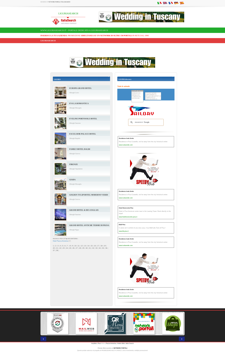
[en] (165, 3)
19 (105, 246)
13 (85, 246)
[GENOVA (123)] (137, 92)
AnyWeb (94, 343)
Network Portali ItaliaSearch (59, 2)
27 (77, 248)
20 (54, 248)
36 (106, 248)
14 (88, 246)
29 (83, 248)
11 (78, 246)
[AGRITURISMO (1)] (153, 94)
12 (82, 246)
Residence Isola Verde (126, 138)
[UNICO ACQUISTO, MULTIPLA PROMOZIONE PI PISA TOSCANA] (141, 323)
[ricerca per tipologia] (153, 93)
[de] (176, 3)
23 (64, 248)
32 (93, 248)
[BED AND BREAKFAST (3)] (153, 96)
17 (98, 246)
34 (100, 248)
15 (92, 246)
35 (103, 248)
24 (67, 248)
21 (57, 248)
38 (57, 250)
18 (101, 246)
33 (96, 248)
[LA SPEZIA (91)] (137, 97)
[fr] (170, 3)
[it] (159, 3)
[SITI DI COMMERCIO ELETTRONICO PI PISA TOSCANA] (170, 323)
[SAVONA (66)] (137, 98)
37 (54, 250)
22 (60, 248)
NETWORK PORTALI (120, 348)
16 (95, 246)
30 (87, 248)
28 (80, 248)
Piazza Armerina (111, 343)
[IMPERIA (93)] (137, 95)
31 (90, 248)
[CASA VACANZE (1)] (153, 99)
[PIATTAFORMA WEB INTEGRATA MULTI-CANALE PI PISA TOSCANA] (54, 323)
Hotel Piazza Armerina (60, 241)
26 (73, 248)
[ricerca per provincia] (137, 91)
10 (75, 246)
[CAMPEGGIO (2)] (153, 97)
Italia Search (130, 343)
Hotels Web (121, 343)
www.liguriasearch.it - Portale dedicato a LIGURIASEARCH (74, 30)
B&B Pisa (122, 224)
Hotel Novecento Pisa (126, 208)
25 (70, 248)
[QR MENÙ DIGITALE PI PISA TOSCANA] (112, 323)
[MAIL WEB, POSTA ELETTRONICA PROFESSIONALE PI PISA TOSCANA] (83, 323)
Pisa (99, 343)
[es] (182, 3)
